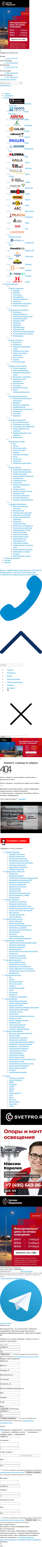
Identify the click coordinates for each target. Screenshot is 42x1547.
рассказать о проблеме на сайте (13, 1432)
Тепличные (17, 323)
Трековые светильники (17, 854)
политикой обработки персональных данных (26, 1356)
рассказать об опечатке (33, 1430)
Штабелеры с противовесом (23, 525)
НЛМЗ (19, 223)
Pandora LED (21, 250)
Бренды (7, 97)
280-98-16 (11, 77)
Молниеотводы (18, 383)
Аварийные (17, 325)
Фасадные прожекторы (21, 405)
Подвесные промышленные (23, 316)
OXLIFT (19, 282)
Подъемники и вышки (20, 543)
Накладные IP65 (18, 320)
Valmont (19, 137)
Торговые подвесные (20, 299)
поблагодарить (20, 1434)
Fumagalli (20, 264)
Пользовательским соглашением (29, 1539)
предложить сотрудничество (12, 1430)
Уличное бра (17, 482)
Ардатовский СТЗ (15, 1093)
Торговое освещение (16, 287)
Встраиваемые (18, 297)
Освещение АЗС (19, 329)
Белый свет (21, 188)
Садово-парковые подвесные (23, 476)
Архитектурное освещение (18, 395)
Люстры (15, 446)
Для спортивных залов (21, 422)
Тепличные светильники (17, 884)
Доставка (7, 560)
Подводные (17, 415)
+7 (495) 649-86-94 (6, 1278)
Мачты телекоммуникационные (21, 391)
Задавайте (22, 799)
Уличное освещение (16, 339)
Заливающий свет (19, 407)
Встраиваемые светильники (19, 860)
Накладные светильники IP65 (19, 882)
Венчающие (17, 344)
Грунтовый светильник (21, 497)
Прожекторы (17, 312)
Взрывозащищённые (20, 314)
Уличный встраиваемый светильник (21, 1016)
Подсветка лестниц (19, 480)
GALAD (19, 131)
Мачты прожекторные (20, 370)
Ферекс (19, 199)
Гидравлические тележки (21, 530)
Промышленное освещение (18, 309)
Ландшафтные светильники (19, 1009)
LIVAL (18, 156)
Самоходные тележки (20, 534)
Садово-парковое (15, 466)
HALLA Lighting (14, 1102)
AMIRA (19, 119)
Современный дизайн (20, 454)
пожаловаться (33, 1432)
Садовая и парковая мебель (23, 500)
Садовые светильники (17, 914)
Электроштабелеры (20, 532)
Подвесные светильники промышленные (23, 878)
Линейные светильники (17, 945)
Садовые (16, 359)
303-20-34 (11, 73)
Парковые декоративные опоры (20, 906)
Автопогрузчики (18, 510)
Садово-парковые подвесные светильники (24, 1007)
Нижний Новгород (25, 574)
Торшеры (16, 452)
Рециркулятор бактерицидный (23, 331)
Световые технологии (16, 1078)
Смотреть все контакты (8, 79)
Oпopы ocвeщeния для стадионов (21, 968)
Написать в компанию (26, 1271)
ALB (18, 228)
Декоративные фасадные (22, 469)
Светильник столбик (20, 474)
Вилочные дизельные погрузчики (20, 507)
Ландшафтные (18, 478)
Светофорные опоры (20, 387)
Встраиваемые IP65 (20, 318)
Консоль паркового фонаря (22, 491)
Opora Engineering (15, 1080)
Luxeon (19, 194)
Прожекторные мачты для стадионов (22, 971)
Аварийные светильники (17, 886)
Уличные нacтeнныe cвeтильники (20, 354)
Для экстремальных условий (23, 333)
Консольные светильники (18, 901)
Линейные (16, 402)
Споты (15, 456)
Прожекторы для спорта (21, 424)
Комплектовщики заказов (22, 556)
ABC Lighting (21, 211)
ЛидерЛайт (20, 125)
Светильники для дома (17, 440)
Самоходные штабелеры (22, 515)
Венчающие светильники (18, 904)
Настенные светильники (17, 865)
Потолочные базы (19, 450)
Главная (7, 93)
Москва (9, 570)
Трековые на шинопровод (22, 463)
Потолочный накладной (21, 495)
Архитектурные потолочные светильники (23, 951)
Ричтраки (16, 554)
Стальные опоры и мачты (18, 365)
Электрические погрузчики (22, 513)
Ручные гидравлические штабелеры (21, 1042)
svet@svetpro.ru (5, 85)
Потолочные (17, 295)
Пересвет (20, 270)
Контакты (7, 562)
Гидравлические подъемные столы (21, 1063)
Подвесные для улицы (21, 351)
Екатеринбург (13, 572)
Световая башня (19, 327)
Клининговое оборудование (23, 549)
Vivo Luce (20, 168)
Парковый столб (18, 493)
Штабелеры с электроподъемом (19, 522)
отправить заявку (6, 1434)
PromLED (20, 276)
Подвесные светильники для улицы (21, 908)
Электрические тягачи (20, 536)
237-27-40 (11, 67)
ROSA (19, 205)
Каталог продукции (11, 284)
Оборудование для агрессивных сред (19, 539)
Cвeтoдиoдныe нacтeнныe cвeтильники (23, 942)
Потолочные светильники (18, 858)
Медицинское (18, 437)
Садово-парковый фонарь (22, 472)
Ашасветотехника (15, 236)
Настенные (17, 301)
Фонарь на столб (19, 489)
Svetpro (19, 182)
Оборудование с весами (21, 551)
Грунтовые (16, 413)
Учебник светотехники (12, 558)
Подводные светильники (17, 958)
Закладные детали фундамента (19, 380)
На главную (11, 688)
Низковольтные (18, 336)
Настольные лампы (20, 448)
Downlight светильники (17, 856)
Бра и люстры (18, 357)
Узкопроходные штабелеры (22, 528)
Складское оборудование (18, 503)
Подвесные (17, 461)
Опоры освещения (19, 368)
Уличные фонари (19, 361)
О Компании (11, 673)
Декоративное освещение (22, 303)
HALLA (19, 162)
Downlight (16, 292)
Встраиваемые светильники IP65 (20, 880)
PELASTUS (21, 217)
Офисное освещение (20, 305)
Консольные (17, 342)
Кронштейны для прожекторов (23, 426)
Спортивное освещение (17, 419)
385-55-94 (11, 63)
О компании (8, 95)
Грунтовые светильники (17, 955)
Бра (14, 443)
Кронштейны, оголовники (22, 377)
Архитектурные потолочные (23, 409)
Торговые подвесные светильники (21, 863)
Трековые (16, 290)
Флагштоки (17, 385)
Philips (19, 143)
